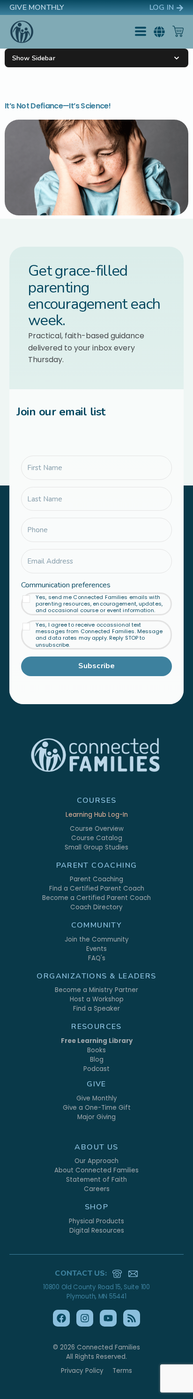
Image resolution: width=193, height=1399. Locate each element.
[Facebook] (61, 1318)
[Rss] (131, 1318)
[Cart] (178, 31)
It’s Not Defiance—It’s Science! (58, 105)
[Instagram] (84, 1318)
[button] (159, 31)
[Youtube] (108, 1318)
